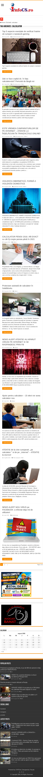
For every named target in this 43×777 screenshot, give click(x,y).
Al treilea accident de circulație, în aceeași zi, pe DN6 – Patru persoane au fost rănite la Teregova (25, 751)
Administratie (15, 515)
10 (4, 642)
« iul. (2, 651)
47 (21, 678)
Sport (22, 36)
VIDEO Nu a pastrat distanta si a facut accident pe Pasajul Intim (23, 676)
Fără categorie (16, 457)
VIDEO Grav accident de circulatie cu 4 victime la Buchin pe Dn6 (24, 695)
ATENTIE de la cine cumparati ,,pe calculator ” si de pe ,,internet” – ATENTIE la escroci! (20, 452)
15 (33, 642)
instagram (3, 712)
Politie (22, 84)
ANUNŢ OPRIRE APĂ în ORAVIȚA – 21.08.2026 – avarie (23, 733)
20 (21, 645)
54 (11, 671)
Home (3, 22)
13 (21, 642)
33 (11, 684)
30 (22, 698)
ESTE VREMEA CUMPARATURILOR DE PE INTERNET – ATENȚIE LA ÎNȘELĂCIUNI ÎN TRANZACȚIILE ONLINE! (21, 131)
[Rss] (19, 772)
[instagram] (23, 772)
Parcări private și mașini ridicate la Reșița (13, 682)
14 (27, 642)
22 (33, 645)
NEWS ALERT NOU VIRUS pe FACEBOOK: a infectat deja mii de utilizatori (17, 509)
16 (39, 642)
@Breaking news (16, 84)
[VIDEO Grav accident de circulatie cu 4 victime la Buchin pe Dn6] (5, 697)
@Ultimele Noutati (16, 36)
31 (21, 691)
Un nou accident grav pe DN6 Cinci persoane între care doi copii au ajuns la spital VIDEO (26, 759)
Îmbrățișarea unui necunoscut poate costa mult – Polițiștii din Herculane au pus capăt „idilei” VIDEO (25, 725)
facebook (3, 709)
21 (27, 645)
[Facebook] (21, 772)
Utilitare (25, 136)
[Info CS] (21, 7)
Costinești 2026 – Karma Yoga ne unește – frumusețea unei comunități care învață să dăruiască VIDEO (25, 742)
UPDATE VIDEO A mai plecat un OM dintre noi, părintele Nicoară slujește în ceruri (25, 688)
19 (16, 645)
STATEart (18, 769)
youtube (2, 715)
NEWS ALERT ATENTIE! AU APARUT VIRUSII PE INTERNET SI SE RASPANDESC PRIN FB (19, 342)
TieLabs (32, 769)
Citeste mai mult (7, 71)
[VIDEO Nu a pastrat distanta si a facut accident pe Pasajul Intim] (5, 677)
